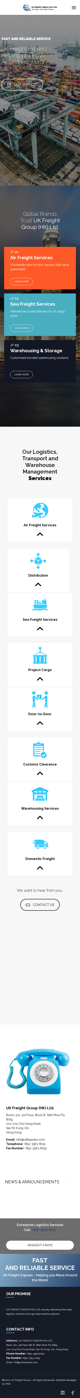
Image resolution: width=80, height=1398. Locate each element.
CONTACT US (43, 905)
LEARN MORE (21, 281)
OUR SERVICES (26, 85)
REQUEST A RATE (40, 1245)
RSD (8, 1383)
